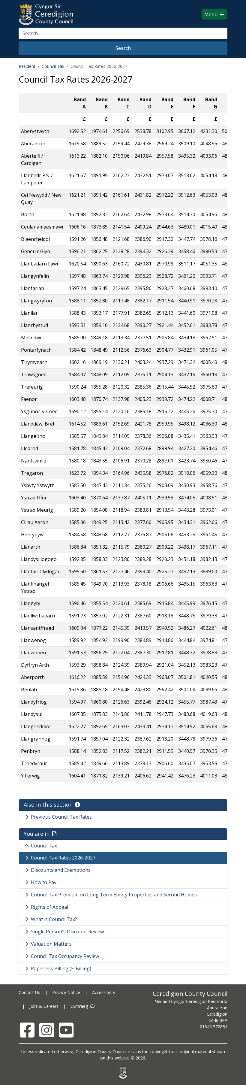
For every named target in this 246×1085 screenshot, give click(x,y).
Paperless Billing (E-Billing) (61, 968)
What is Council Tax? (54, 919)
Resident (27, 66)
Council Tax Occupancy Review (65, 956)
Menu (211, 14)
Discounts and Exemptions (61, 870)
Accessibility (103, 992)
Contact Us (29, 992)
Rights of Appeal (49, 907)
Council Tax (53, 66)
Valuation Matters (51, 944)
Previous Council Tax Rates (61, 817)
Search (123, 48)
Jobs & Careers (43, 1006)
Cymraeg (79, 1006)
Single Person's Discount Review (67, 931)
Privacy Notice (66, 992)
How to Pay (43, 882)
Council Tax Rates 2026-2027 (63, 857)
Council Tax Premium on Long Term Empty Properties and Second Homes (114, 894)
